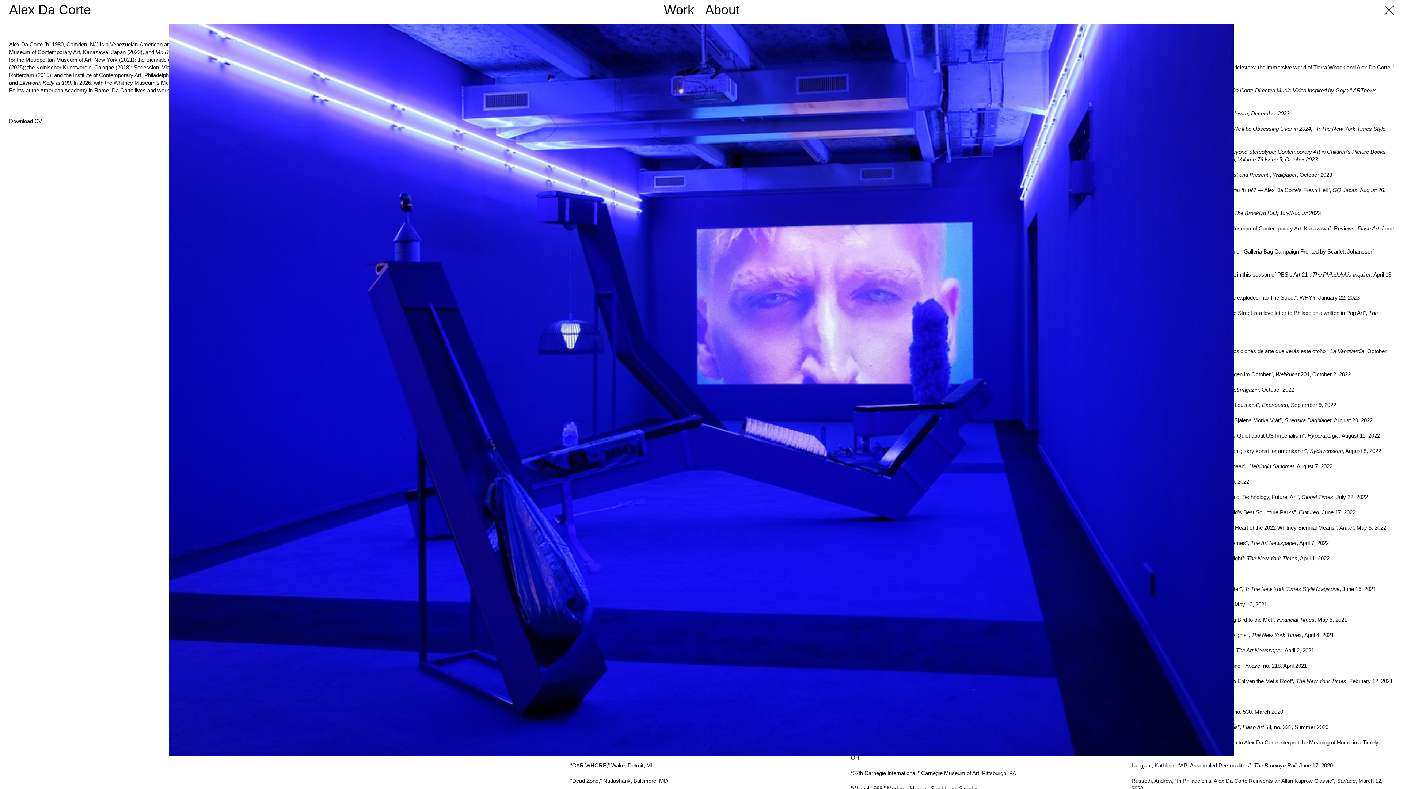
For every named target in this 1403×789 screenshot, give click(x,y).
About (722, 9)
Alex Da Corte (50, 9)
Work (679, 9)
